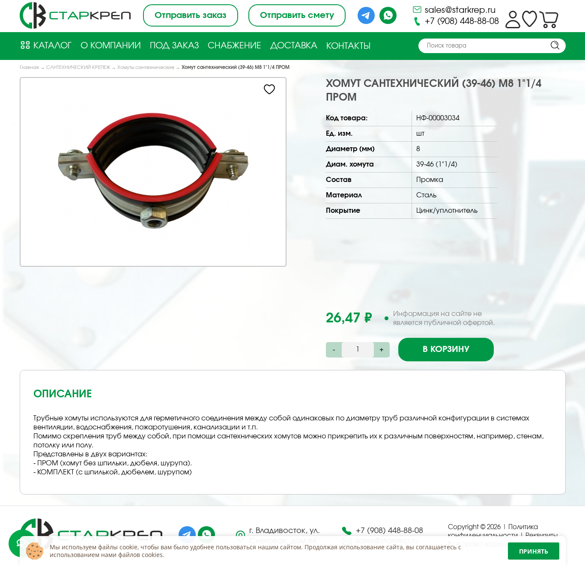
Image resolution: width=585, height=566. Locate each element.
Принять (533, 551)
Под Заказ (174, 46)
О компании (111, 46)
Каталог (51, 46)
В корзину (446, 349)
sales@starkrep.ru (458, 10)
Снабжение (234, 46)
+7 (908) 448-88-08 (460, 21)
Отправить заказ (191, 15)
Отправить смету (297, 15)
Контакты (348, 46)
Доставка (293, 46)
